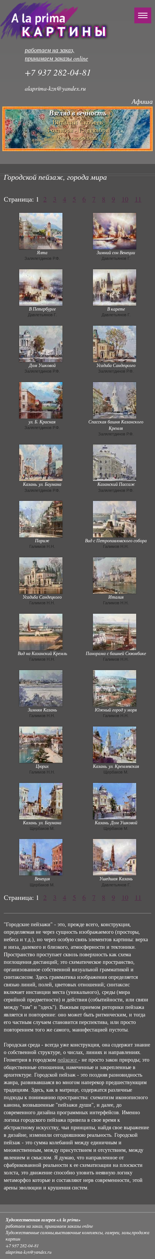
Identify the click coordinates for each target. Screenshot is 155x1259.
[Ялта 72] (40, 230)
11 (138, 198)
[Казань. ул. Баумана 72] (40, 462)
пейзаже (68, 1060)
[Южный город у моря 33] (114, 687)
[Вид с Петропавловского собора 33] (114, 518)
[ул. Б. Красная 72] (40, 399)
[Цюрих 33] (40, 744)
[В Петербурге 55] (40, 287)
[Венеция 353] (40, 856)
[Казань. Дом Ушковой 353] (114, 800)
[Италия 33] (114, 575)
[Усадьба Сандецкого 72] (114, 343)
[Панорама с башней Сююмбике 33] (114, 631)
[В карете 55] (114, 287)
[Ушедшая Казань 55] (114, 856)
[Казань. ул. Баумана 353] (40, 800)
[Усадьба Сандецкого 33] (40, 575)
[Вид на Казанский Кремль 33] (40, 631)
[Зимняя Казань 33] (40, 687)
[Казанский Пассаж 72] (114, 462)
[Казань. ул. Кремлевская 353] (114, 744)
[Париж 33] (40, 518)
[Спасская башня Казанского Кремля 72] (114, 399)
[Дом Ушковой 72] (40, 343)
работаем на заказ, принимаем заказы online (56, 54)
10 (125, 198)
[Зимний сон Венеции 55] (114, 230)
